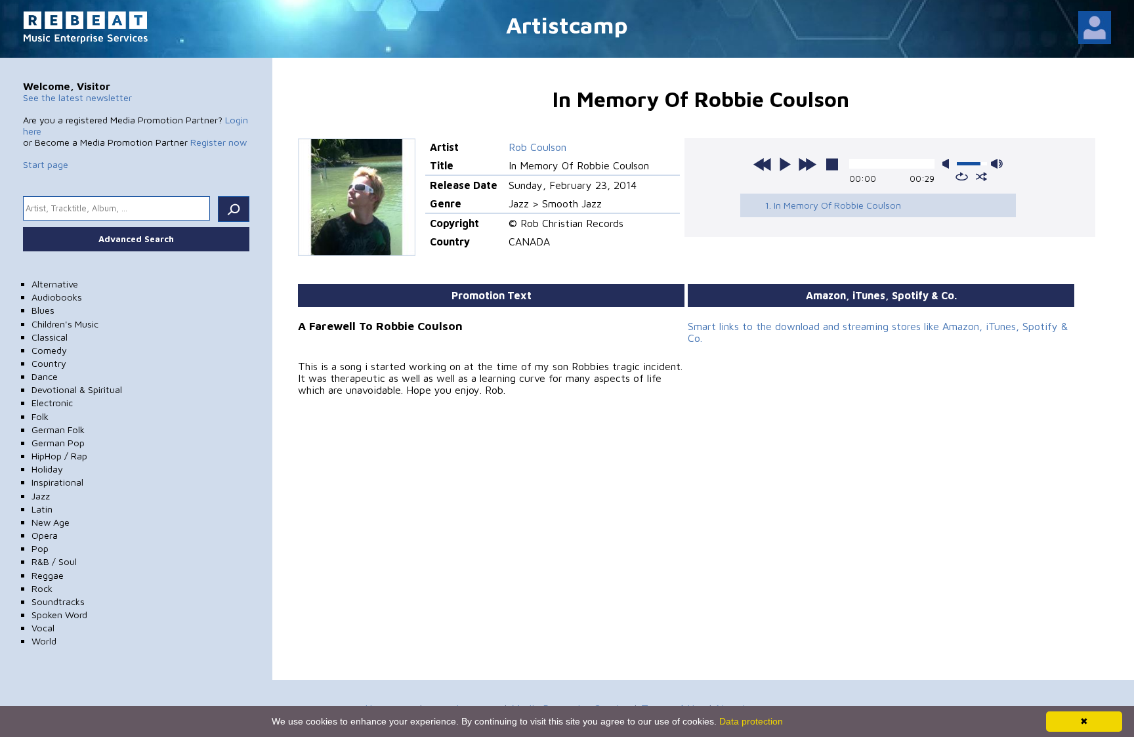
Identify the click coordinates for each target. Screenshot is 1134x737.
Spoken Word (59, 614)
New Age (51, 522)
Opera (45, 535)
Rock (42, 588)
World (44, 640)
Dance (45, 376)
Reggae (48, 575)
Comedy (49, 350)
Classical (50, 337)
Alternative (55, 283)
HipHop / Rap (59, 455)
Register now (218, 142)
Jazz (41, 495)
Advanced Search (136, 239)
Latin (42, 509)
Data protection (751, 721)
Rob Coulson (537, 147)
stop (832, 164)
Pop (40, 548)
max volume (997, 164)
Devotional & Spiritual (77, 389)
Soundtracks (58, 601)
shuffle (981, 176)
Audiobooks (57, 297)
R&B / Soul (54, 561)
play (785, 164)
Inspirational (57, 482)
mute (948, 164)
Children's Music (65, 323)
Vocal (43, 627)
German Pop (58, 442)
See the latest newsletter (77, 97)
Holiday (47, 468)
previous (762, 164)
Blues (43, 310)
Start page (45, 164)
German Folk (58, 429)
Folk (40, 416)
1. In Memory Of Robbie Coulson (833, 205)
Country (49, 363)
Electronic (52, 402)
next (807, 164)
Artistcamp (567, 24)
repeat (962, 176)
